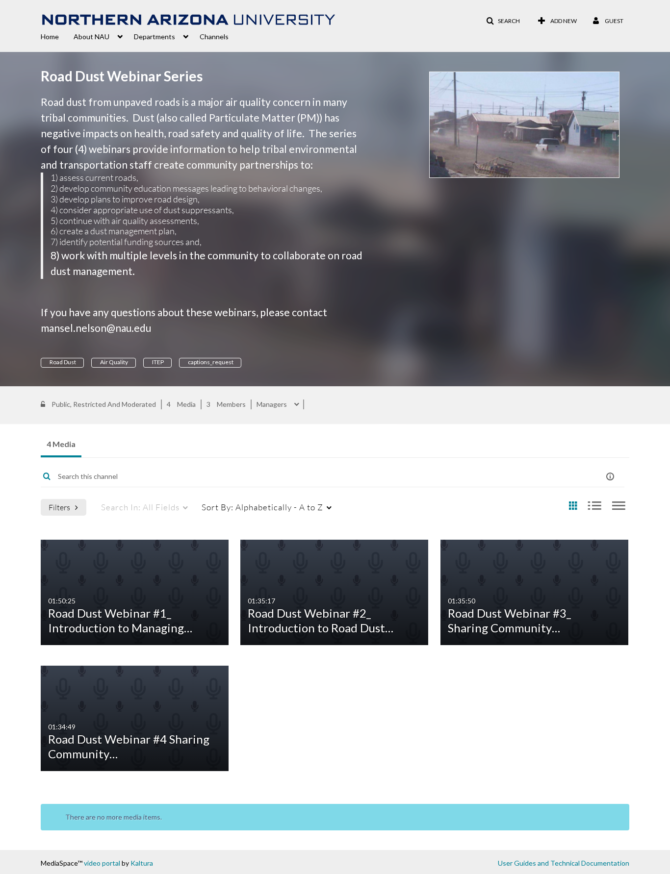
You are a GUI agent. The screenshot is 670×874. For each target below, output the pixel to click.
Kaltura (141, 863)
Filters (59, 507)
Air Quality (113, 362)
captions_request (210, 362)
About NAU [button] (91, 36)
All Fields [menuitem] (140, 507)
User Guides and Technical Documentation (563, 863)
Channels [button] (214, 36)
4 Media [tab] (61, 444)
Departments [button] (154, 36)
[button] (503, 21)
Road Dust (62, 362)
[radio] (573, 506)
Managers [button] (272, 404)
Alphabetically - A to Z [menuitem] (262, 507)
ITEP (157, 362)
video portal (102, 863)
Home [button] (50, 36)
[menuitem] (57, 36)
